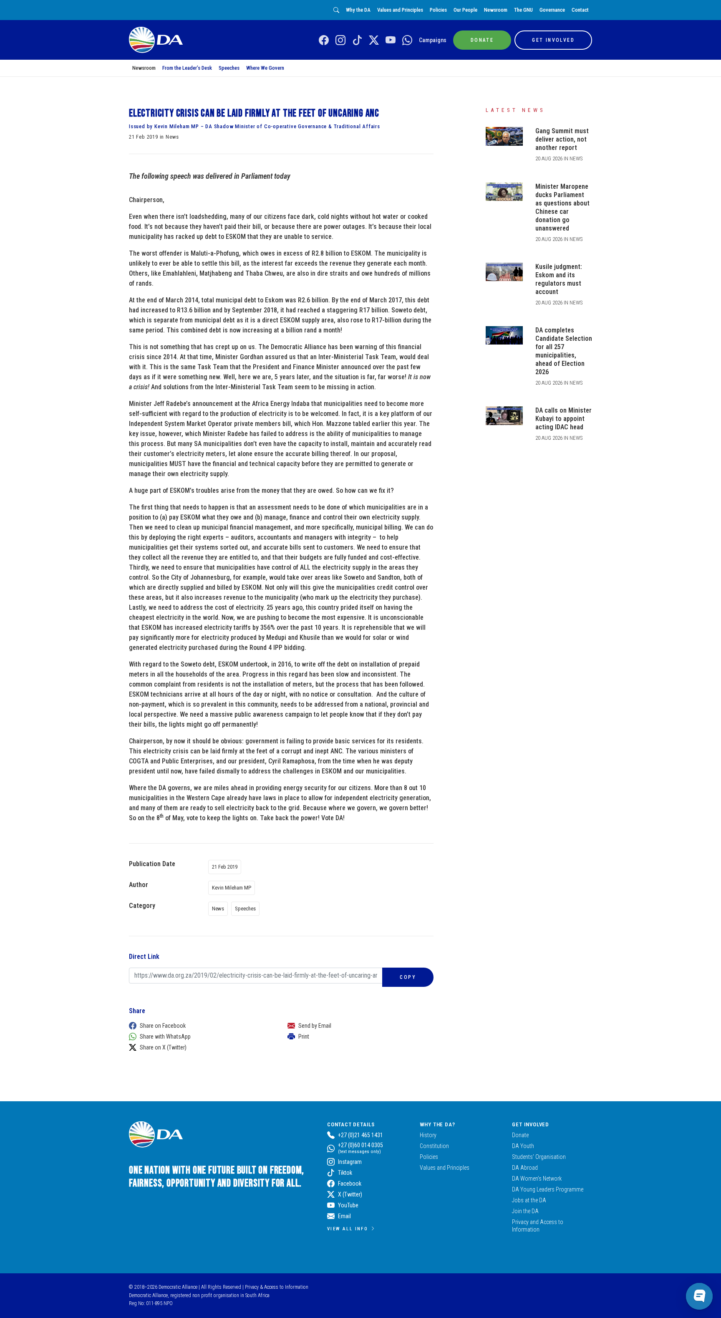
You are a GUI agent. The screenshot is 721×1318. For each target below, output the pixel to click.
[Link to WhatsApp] (407, 40)
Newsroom (495, 10)
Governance (552, 10)
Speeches (229, 68)
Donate (520, 1135)
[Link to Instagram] (340, 40)
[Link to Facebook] (324, 40)
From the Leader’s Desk (187, 68)
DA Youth (523, 1146)
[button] (200, 1025)
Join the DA (525, 1211)
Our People (465, 10)
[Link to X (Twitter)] (374, 40)
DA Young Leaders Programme (547, 1189)
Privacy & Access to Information (276, 1287)
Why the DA (358, 10)
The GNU (523, 10)
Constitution (434, 1146)
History (428, 1135)
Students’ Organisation (539, 1156)
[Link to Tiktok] (357, 40)
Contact (580, 10)
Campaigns (432, 40)
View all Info (347, 1228)
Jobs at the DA (529, 1200)
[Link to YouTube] (391, 40)
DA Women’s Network (537, 1178)
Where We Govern (265, 68)
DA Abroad (525, 1167)
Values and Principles (400, 10)
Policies (438, 10)
